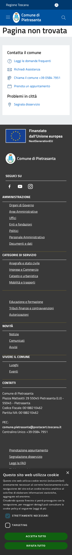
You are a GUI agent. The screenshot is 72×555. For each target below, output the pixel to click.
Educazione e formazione (26, 301)
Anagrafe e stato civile (24, 263)
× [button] (67, 472)
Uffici (12, 217)
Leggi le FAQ (17, 463)
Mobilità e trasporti (22, 282)
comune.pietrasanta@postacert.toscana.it (31, 427)
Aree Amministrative (23, 211)
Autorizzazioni (19, 314)
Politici (13, 230)
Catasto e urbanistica (23, 275)
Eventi (13, 371)
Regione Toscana (17, 4)
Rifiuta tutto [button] (35, 545)
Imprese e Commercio (23, 269)
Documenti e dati (20, 243)
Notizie (14, 334)
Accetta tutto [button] (36, 536)
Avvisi (13, 347)
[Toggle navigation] (8, 17)
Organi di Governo (21, 205)
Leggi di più (39, 508)
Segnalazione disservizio (25, 456)
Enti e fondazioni (20, 224)
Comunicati (17, 340)
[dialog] (36, 512)
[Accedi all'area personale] (56, 5)
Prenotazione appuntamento (28, 450)
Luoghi (13, 365)
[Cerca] (63, 17)
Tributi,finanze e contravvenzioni (31, 308)
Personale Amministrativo (27, 237)
